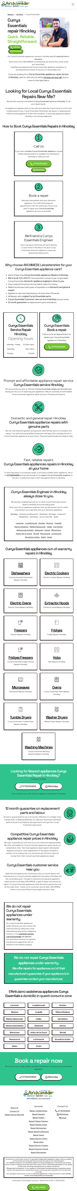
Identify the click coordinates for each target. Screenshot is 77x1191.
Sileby (43, 537)
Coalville (57, 523)
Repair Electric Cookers (38, 1145)
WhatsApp (17, 51)
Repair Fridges (38, 1117)
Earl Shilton (58, 527)
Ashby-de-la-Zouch (24, 533)
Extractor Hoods (57, 603)
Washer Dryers (57, 717)
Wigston (49, 523)
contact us (14, 1111)
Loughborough (31, 523)
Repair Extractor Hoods (38, 1149)
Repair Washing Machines (38, 1131)
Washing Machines (39, 747)
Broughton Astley (32, 537)
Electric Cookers (57, 573)
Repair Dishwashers (39, 1128)
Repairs (11, 14)
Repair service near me (14, 1114)
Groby (49, 537)
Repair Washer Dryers (38, 1124)
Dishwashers (20, 573)
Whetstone (56, 530)
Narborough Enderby (25, 530)
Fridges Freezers (21, 657)
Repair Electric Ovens (38, 1138)
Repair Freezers (38, 1114)
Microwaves (20, 687)
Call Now (39, 1187)
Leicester (20, 523)
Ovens (56, 687)
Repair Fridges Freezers (38, 1121)
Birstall (36, 533)
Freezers (20, 630)
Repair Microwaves (38, 1152)
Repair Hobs (39, 1142)
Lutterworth (56, 533)
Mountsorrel (45, 533)
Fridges (56, 630)
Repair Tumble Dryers (38, 1111)
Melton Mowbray (21, 527)
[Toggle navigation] (73, 4)
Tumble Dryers (20, 717)
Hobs (56, 657)
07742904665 (40, 163)
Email (63, 1118)
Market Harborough (38, 527)
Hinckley (19, 14)
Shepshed (39, 530)
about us (14, 1108)
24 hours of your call (52, 77)
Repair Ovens (38, 1135)
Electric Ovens (20, 603)
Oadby (49, 527)
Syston (47, 530)
